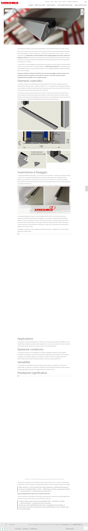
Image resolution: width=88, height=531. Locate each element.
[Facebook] (86, 187)
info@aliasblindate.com (77, 524)
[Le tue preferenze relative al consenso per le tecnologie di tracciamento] (2, 528)
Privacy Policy (18, 528)
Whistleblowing (33, 528)
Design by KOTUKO (70, 528)
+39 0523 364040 (65, 524)
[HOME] (26, 5)
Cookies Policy (26, 528)
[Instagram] (86, 190)
